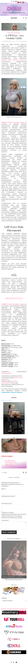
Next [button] (25, 559)
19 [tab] (11, 579)
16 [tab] (6, 579)
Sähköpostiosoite (8, 496)
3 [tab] (5, 578)
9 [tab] (15, 578)
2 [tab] (4, 578)
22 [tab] (16, 579)
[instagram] (13, 1)
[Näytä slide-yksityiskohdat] (14, 559)
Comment (5, 520)
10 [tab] (17, 578)
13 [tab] (22, 578)
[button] (10, 437)
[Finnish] (21, 2)
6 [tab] (10, 578)
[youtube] (16, 1)
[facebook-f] (11, 1)
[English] (23, 2)
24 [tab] (19, 579)
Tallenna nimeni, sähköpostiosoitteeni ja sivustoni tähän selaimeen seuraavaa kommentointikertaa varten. (13, 515)
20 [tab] (13, 579)
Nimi (3, 489)
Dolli (5, 472)
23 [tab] (18, 579)
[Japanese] (25, 2)
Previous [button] (3, 559)
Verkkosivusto (6, 503)
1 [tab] (2, 578)
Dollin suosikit (14, 33)
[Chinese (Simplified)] (18, 2)
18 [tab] (9, 579)
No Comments (22, 41)
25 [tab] (21, 579)
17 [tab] (8, 579)
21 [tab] (14, 579)
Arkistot (4, 598)
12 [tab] (20, 578)
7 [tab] (12, 578)
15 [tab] (25, 578)
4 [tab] (7, 578)
